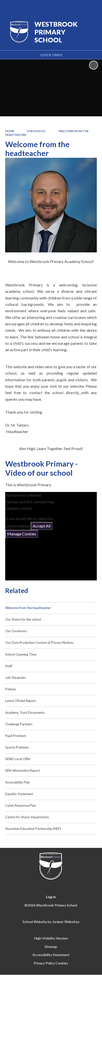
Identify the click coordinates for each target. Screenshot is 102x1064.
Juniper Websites (65, 922)
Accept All (42, 525)
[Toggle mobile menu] (92, 7)
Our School (36, 131)
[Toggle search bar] (79, 7)
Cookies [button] (61, 963)
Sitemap (51, 946)
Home (9, 131)
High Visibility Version (51, 938)
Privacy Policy (44, 963)
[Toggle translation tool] (66, 7)
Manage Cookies (21, 533)
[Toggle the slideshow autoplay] (93, 65)
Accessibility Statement (51, 955)
